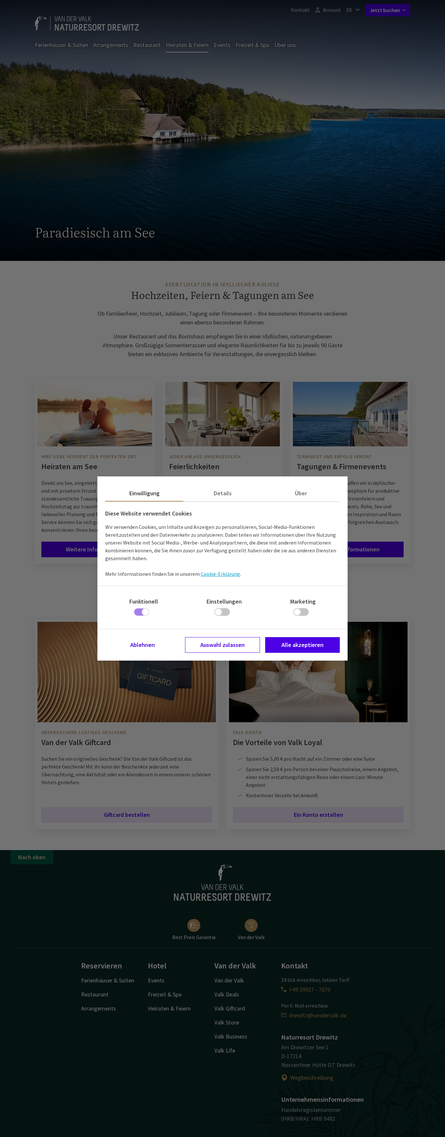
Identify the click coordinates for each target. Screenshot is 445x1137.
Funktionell (143, 601)
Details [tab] (223, 493)
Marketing (303, 601)
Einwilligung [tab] (144, 493)
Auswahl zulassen (222, 645)
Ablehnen (142, 645)
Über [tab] (301, 493)
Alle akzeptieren (302, 645)
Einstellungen (224, 601)
